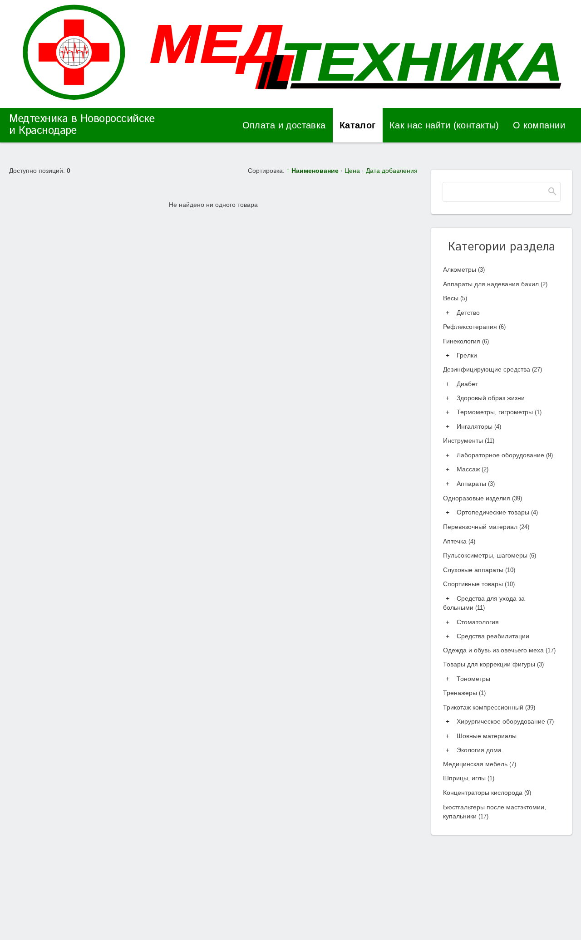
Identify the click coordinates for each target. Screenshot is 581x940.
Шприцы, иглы (468, 778)
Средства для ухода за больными (484, 603)
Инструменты (468, 440)
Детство (468, 312)
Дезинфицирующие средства (492, 369)
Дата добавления (392, 170)
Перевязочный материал (486, 526)
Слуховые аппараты (479, 569)
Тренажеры (464, 692)
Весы (455, 298)
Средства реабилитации (493, 636)
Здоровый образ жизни (491, 397)
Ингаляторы (479, 426)
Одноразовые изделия (482, 498)
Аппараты (476, 483)
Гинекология (466, 341)
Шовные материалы (487, 735)
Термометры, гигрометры (499, 412)
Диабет (467, 383)
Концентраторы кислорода (487, 792)
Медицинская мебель (479, 764)
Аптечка (459, 541)
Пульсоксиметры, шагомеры (489, 555)
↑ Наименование (312, 170)
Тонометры (473, 678)
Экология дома (479, 750)
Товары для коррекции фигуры (493, 664)
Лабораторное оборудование (505, 455)
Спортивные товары (479, 584)
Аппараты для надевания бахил (495, 284)
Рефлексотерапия (474, 326)
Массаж (472, 469)
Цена (352, 170)
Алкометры (464, 269)
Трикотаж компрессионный (489, 707)
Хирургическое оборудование (505, 721)
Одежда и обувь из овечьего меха (499, 650)
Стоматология (478, 622)
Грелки (467, 355)
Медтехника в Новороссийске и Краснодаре (81, 124)
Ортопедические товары (497, 512)
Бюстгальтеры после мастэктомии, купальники (494, 811)
